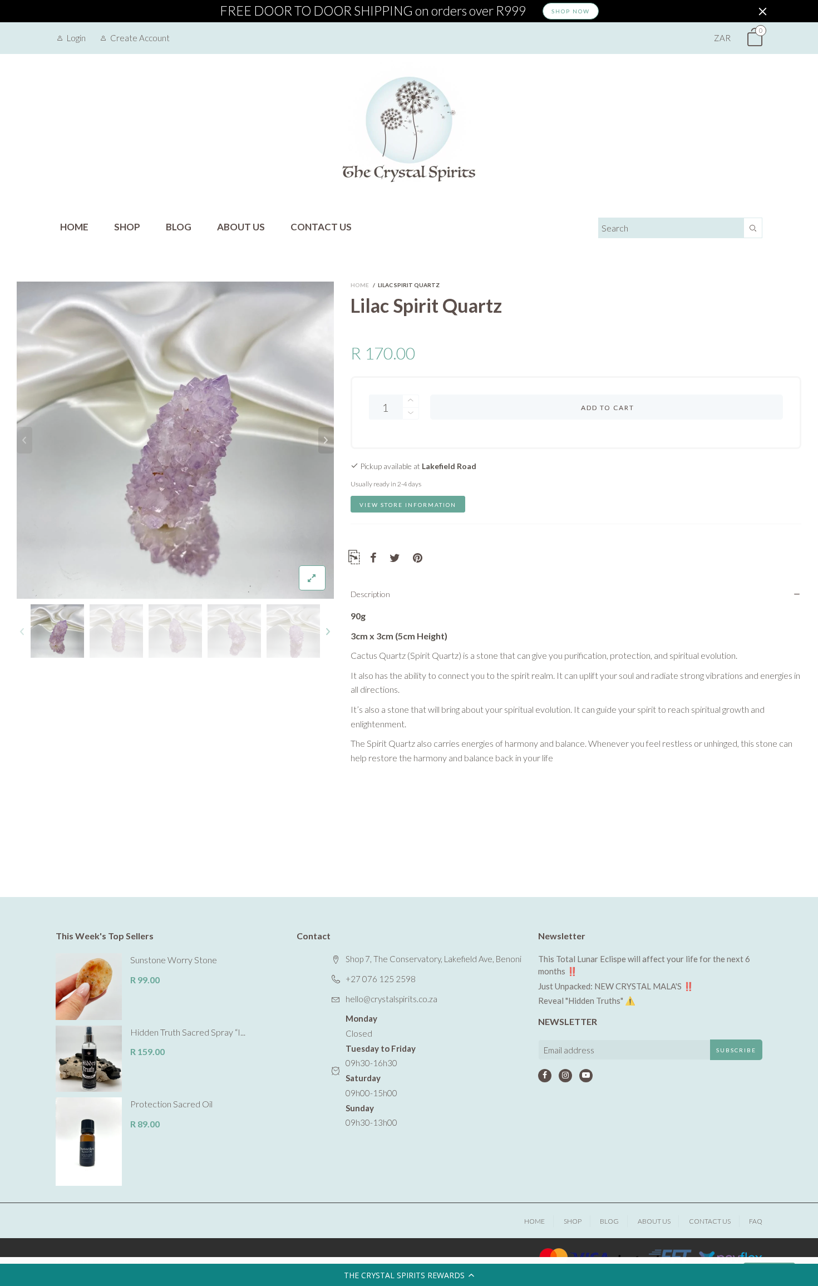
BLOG (178, 227)
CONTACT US (321, 227)
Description (370, 594)
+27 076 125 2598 (381, 979)
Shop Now (570, 11)
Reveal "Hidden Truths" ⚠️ (586, 1001)
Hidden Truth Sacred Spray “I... (187, 1032)
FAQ (755, 1221)
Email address (569, 1050)
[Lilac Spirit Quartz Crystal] (175, 440)
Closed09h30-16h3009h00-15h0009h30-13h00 (381, 1070)
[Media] (312, 577)
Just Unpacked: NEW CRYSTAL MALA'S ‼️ (616, 986)
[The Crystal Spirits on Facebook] (544, 1075)
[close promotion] (762, 11)
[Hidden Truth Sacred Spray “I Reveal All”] (89, 1059)
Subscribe (736, 1050)
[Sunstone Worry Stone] (89, 986)
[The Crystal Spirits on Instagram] (565, 1075)
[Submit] (753, 228)
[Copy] (354, 559)
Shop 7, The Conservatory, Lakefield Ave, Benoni (433, 959)
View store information (407, 504)
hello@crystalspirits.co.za (391, 999)
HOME (74, 227)
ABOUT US (241, 227)
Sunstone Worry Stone (173, 959)
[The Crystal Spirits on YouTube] (586, 1075)
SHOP (127, 227)
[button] (409, 1275)
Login (76, 38)
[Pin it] (417, 558)
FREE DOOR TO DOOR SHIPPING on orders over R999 (373, 11)
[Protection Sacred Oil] (89, 1141)
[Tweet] (395, 558)
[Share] (373, 558)
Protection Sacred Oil (171, 1103)
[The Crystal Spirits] (409, 129)
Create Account (140, 38)
